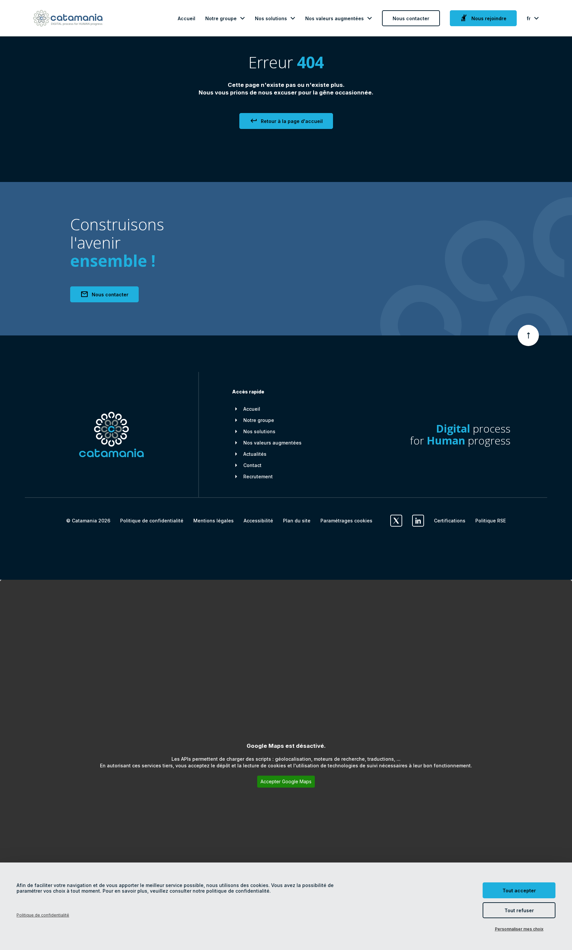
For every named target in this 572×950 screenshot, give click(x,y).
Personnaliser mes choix (519, 928)
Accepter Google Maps (286, 781)
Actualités (254, 454)
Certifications (449, 520)
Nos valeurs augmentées (334, 18)
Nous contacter (411, 18)
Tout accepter (519, 890)
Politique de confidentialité (151, 520)
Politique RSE (490, 520)
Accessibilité (258, 520)
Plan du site (296, 520)
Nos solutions (271, 18)
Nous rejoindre (483, 18)
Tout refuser (519, 910)
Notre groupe (221, 18)
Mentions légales (213, 520)
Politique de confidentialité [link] (43, 915)
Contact (252, 465)
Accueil (186, 18)
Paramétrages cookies (346, 520)
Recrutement (258, 476)
